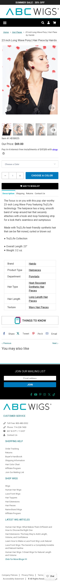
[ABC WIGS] (32, 11)
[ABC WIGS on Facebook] (31, 394)
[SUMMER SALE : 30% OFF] (30, 3)
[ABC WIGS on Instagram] (44, 394)
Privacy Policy (28, 575)
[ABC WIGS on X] (49, 394)
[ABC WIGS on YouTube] (35, 394)
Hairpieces (35, 270)
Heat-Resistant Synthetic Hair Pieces (37, 286)
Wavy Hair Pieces (39, 307)
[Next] (52, 107)
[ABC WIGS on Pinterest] (40, 394)
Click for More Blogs (15, 559)
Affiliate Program (13, 468)
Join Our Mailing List (14, 472)
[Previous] (8, 107)
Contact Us (12, 435)
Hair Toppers (11, 497)
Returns (8, 452)
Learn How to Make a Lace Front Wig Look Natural (28, 541)
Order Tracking (12, 449)
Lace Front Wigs (12, 494)
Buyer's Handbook (13, 456)
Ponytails (34, 276)
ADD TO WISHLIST (31, 186)
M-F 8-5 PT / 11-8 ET (16, 431)
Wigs (7, 486)
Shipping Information (15, 460)
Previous (7, 343)
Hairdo (32, 263)
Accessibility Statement (13, 579)
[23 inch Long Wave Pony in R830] (30, 79)
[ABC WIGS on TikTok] (53, 394)
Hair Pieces (10, 505)
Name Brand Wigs (13, 509)
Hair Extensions (12, 501)
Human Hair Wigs (13, 490)
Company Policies (10, 575)
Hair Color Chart (12, 464)
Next (54, 343)
